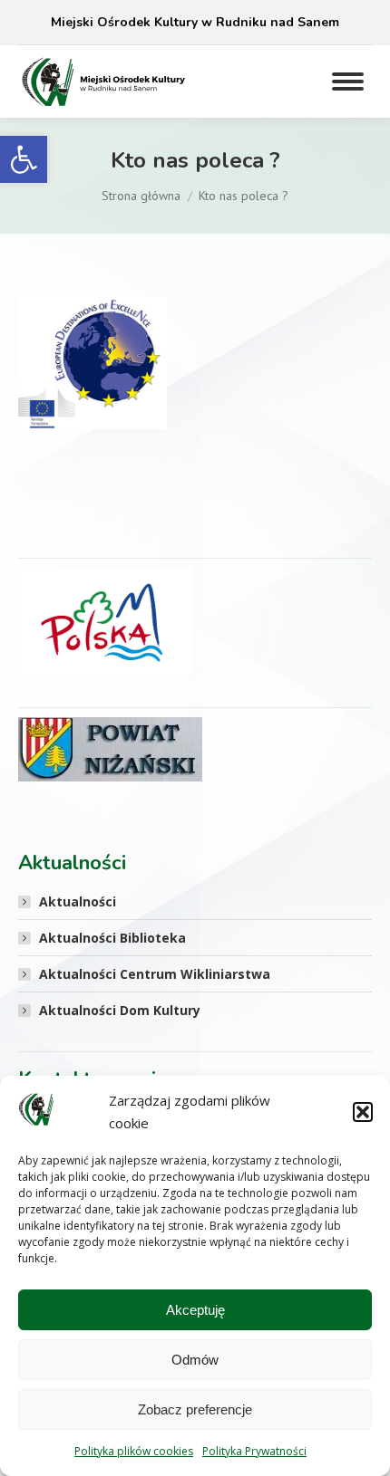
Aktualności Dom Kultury (119, 1010)
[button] (23, 159)
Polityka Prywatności (254, 1451)
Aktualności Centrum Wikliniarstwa (154, 973)
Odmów (195, 1359)
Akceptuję (195, 1310)
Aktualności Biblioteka (112, 937)
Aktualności (77, 901)
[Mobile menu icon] (348, 81)
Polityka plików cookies (133, 1451)
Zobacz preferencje (195, 1409)
